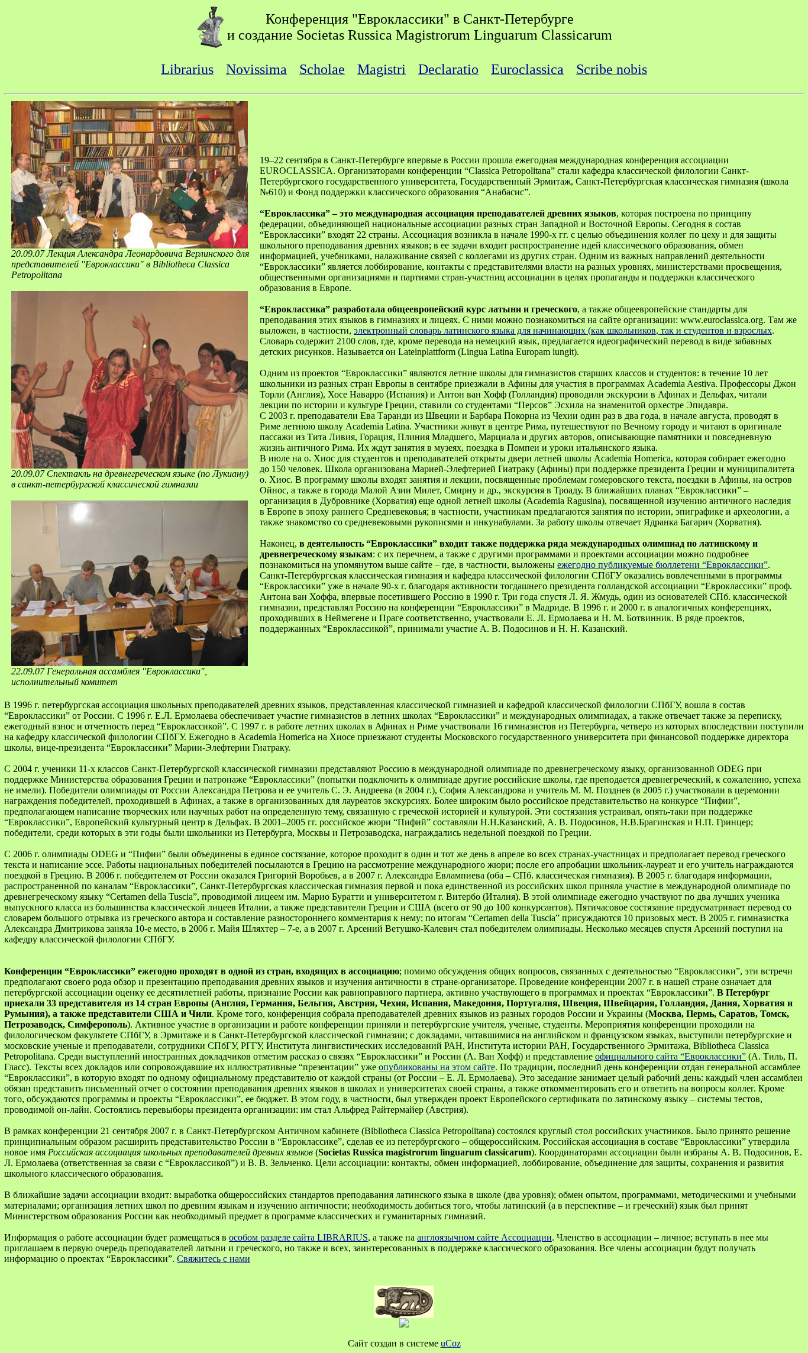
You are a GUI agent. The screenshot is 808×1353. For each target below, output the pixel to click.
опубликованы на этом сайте (437, 1067)
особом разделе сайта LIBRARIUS (298, 1237)
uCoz (451, 1343)
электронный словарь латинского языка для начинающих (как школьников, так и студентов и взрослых (563, 330)
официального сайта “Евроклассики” (670, 1056)
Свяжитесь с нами (213, 1259)
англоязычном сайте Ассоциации (484, 1237)
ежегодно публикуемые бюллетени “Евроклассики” (662, 565)
